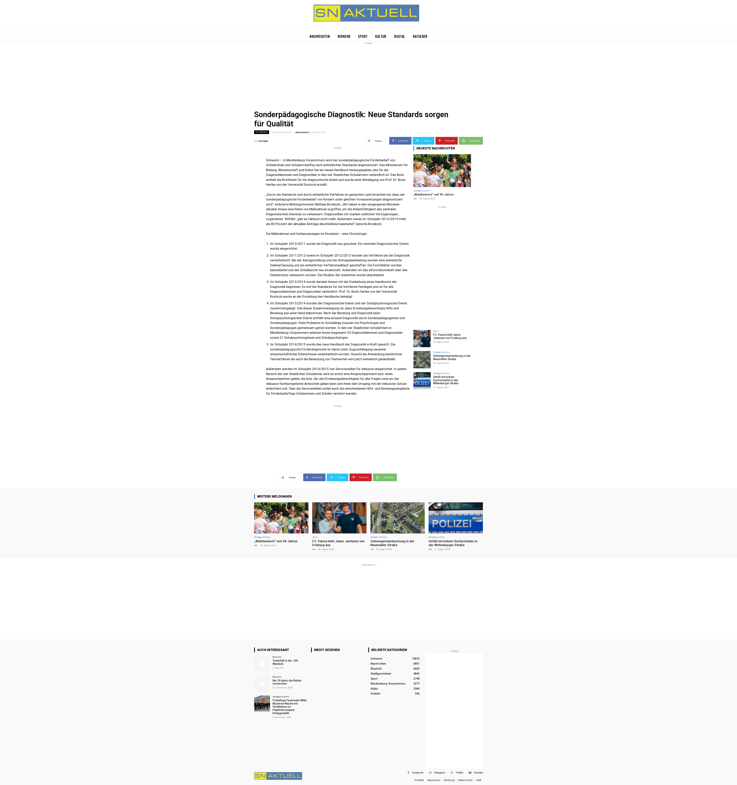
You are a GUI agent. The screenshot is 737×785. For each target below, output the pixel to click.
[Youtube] (470, 772)
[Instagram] (430, 772)
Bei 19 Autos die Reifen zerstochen (287, 682)
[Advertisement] (368, 72)
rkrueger (263, 140)
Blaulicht (277, 657)
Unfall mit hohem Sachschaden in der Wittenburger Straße (446, 380)
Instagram (439, 772)
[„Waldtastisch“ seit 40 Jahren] (442, 170)
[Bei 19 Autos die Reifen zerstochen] (262, 684)
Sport (436, 331)
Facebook (417, 772)
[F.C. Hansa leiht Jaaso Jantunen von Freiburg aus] (422, 338)
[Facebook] (408, 772)
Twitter (459, 772)
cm (415, 198)
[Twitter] (452, 772)
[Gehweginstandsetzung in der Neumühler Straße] (422, 359)
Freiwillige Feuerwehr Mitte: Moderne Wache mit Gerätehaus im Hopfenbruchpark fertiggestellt (290, 707)
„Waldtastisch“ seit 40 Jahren (433, 194)
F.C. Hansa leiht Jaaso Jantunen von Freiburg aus (450, 336)
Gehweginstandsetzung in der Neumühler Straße (452, 357)
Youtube (478, 772)
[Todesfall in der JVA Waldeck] (262, 664)
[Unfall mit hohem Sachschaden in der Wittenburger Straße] (422, 380)
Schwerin (262, 132)
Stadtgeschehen (421, 191)
